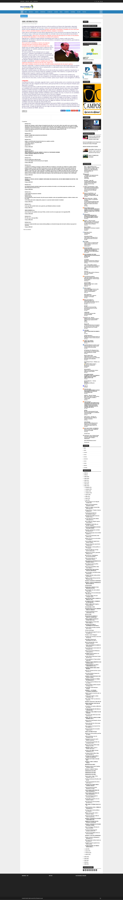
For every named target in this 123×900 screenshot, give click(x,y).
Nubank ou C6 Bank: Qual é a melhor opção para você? (91, 284)
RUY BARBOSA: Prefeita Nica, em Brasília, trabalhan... (91, 524)
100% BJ (86, 386)
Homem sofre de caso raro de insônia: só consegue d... (93, 539)
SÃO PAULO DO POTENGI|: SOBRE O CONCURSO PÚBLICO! (92, 785)
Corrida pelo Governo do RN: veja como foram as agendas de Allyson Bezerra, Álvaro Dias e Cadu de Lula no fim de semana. (91, 203)
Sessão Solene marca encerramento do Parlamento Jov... (93, 648)
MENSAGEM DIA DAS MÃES (90, 764)
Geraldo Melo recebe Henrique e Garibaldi (91, 688)
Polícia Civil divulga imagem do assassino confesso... (91, 796)
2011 (85, 862)
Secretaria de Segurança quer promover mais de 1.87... (91, 830)
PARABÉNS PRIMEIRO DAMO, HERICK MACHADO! (92, 668)
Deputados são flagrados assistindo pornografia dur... (92, 530)
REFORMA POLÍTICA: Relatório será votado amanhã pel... (92, 654)
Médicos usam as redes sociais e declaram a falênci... (91, 813)
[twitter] (100, 1)
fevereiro (87, 852)
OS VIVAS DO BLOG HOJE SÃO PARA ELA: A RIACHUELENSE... (93, 709)
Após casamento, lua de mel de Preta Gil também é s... (92, 726)
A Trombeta (86, 259)
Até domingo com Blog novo (89, 383)
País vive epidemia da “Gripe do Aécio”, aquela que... (93, 659)
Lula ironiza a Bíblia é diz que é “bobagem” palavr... (91, 596)
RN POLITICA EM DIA (88, 248)
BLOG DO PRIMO (87, 282)
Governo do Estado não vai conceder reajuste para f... (92, 729)
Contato (31, 1)
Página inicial (22, 1)
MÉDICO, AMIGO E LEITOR (88, 341)
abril (86, 849)
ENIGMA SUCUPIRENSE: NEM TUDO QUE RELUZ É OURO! (92, 704)
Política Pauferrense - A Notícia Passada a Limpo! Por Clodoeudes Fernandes (91, 199)
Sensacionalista (87, 369)
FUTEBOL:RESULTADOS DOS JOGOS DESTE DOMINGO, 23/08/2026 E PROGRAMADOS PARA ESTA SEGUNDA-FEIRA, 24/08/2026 (92, 210)
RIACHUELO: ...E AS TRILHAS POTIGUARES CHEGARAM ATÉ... (91, 691)
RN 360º (86, 306)
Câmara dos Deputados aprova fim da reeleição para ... (92, 544)
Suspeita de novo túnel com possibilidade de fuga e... (90, 513)
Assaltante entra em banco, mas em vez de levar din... (93, 637)
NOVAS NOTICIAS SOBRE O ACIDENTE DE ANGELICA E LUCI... (93, 599)
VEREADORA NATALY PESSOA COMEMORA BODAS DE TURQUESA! (93, 609)
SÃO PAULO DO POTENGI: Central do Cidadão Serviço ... (92, 516)
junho (86, 498)
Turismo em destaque (89, 630)
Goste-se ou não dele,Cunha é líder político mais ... (92, 536)
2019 (85, 478)
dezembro (87, 487)
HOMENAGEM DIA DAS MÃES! (90, 770)
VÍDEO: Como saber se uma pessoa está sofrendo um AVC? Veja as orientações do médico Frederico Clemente (91, 223)
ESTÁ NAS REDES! (88, 585)
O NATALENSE (86, 312)
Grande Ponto (87, 433)
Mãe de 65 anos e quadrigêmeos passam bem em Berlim (91, 556)
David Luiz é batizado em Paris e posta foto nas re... (93, 671)
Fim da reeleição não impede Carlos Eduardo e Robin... (92, 541)
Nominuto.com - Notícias (89, 317)
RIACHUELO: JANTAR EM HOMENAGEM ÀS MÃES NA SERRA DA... (93, 583)
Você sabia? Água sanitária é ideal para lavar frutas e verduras (91, 273)
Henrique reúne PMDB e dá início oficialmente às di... (91, 751)
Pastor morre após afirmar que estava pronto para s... (92, 715)
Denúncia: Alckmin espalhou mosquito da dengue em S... (92, 685)
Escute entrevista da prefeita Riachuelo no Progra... (91, 788)
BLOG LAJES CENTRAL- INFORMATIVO (91, 428)
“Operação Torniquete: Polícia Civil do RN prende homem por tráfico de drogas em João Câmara (91, 278)
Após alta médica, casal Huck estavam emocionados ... (92, 573)
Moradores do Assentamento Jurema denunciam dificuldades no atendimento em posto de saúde (91, 412)
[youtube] (102, 1)
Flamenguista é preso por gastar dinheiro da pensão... (91, 739)
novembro (87, 489)
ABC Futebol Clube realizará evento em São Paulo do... (93, 840)
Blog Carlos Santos (88, 232)
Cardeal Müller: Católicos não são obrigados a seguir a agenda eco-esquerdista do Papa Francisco (95, 151)
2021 (85, 474)
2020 (85, 476)
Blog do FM (86, 324)
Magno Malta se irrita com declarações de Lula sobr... (93, 593)
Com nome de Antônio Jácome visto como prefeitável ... (92, 674)
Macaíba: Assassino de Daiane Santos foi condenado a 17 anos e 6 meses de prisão (92, 337)
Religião (79, 12)
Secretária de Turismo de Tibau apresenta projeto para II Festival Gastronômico (90, 308)
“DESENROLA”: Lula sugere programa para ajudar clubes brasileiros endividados (91, 176)
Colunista (67, 12)
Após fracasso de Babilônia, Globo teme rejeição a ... (92, 567)
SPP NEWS (86, 241)
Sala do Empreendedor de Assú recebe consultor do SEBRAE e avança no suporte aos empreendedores (91, 290)
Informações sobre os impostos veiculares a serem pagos (90, 296)
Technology (49, 12)
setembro (87, 492)
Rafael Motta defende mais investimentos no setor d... (91, 640)
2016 (85, 484)
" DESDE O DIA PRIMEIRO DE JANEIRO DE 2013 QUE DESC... (93, 645)
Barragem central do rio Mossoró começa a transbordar (90, 418)
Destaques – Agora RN (88, 180)
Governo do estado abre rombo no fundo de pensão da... (92, 816)
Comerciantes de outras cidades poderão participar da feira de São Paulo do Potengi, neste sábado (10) (92, 357)
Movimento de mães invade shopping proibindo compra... (92, 767)
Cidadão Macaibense (88, 335)
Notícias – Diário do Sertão (89, 220)
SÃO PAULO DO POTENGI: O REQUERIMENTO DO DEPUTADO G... (92, 625)
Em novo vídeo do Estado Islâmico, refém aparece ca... (92, 519)
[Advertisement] (51, 241)
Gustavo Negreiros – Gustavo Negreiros (90, 381)
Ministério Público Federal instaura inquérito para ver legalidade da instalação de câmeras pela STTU (91, 424)
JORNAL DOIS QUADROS (88, 340)
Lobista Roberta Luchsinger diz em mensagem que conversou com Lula (90, 238)
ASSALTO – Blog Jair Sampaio (90, 395)
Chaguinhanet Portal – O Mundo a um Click (91, 362)
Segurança (73, 12)
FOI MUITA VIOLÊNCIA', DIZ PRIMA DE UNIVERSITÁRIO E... (92, 846)
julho (86, 496)
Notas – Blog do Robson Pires (90, 166)
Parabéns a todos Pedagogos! (91, 634)
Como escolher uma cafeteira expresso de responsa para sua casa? (91, 302)
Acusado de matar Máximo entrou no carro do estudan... (92, 833)
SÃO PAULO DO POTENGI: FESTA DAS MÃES (92, 759)
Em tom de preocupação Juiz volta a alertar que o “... (92, 782)
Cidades (36, 12)
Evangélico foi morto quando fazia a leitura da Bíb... (92, 843)
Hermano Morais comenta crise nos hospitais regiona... (92, 799)
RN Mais (85, 410)
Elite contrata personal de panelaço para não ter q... (92, 802)
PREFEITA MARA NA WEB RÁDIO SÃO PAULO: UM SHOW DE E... (92, 790)
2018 (85, 480)
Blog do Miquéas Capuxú (89, 207)
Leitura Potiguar (87, 401)
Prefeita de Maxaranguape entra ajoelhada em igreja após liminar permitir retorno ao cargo (90, 182)
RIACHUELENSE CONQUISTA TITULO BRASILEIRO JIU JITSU (92, 587)
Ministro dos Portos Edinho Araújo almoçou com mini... (92, 745)
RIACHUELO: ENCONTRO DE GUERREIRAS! (93, 580)
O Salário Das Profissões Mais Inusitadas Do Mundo (90, 314)
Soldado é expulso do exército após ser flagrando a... (93, 693)
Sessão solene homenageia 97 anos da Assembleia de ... (93, 632)
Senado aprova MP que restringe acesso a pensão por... (91, 550)
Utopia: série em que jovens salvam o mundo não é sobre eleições (91, 371)
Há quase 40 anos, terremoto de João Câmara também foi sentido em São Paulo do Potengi (91, 243)
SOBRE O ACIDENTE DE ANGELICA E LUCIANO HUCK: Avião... (92, 619)
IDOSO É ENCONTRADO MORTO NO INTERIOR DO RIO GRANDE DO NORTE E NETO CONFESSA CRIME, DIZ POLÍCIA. (91, 216)
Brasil (61, 12)
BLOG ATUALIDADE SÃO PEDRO (90, 254)
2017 (85, 482)
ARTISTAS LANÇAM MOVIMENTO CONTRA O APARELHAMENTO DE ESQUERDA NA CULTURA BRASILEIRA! (92, 391)
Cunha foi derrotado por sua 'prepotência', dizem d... (91, 558)
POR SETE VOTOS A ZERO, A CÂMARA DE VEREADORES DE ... (93, 807)
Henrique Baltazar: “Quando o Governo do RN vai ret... (93, 510)
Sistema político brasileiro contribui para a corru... (92, 628)
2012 (85, 860)
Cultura (56, 12)
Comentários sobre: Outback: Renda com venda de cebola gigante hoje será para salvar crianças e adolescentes (91, 437)
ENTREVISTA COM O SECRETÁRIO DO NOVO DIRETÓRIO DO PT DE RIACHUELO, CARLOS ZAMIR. (94, 137)
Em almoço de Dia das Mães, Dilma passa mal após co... (92, 753)
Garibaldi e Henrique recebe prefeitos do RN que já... (92, 575)
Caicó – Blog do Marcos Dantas (90, 264)
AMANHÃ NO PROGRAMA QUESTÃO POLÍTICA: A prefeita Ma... (91, 822)
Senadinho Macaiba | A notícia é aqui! (91, 345)
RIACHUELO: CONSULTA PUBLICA (91, 769)
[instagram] (97, 1)
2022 (85, 473)
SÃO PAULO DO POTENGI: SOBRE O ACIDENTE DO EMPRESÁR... (92, 756)
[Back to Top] (100, 898)
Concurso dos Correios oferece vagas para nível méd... (92, 723)
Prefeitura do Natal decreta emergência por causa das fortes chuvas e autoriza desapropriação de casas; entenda (92, 326)
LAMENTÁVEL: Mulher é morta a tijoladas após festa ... (91, 748)
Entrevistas (42, 12)
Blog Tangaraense (87, 294)
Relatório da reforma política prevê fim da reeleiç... (93, 734)
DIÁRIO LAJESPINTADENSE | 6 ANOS (91, 186)
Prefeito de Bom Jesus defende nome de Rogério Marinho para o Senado (91, 352)
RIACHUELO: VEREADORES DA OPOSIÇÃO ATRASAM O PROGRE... (93, 824)
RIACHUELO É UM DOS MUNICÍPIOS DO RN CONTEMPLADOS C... (93, 662)
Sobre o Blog (27, 1)
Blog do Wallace (87, 227)
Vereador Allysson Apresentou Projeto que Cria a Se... (93, 657)
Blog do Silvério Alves (88, 355)
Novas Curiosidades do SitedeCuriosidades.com (89, 300)
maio (86, 500)
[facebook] (95, 1)
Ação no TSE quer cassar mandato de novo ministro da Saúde (91, 430)
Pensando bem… (87, 233)
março (86, 850)
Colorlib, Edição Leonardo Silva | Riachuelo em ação (34, 898)
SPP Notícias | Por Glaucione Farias (91, 350)
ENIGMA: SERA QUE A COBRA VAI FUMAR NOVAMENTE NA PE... (93, 718)
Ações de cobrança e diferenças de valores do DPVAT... (92, 827)
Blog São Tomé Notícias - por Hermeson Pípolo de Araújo (90, 193)
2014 (85, 856)
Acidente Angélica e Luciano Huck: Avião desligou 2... (92, 622)
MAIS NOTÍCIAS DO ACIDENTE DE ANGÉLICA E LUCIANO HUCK (91, 616)
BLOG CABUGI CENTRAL (88, 374)
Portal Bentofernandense (89, 276)
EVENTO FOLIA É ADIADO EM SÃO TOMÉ (91, 195)
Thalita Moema (87, 422)
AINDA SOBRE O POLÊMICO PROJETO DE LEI (93, 805)
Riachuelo (31, 12)
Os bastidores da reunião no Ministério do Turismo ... (93, 706)
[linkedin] (98, 1)
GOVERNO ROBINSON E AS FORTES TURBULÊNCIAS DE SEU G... (91, 665)
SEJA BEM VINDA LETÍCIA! (90, 607)
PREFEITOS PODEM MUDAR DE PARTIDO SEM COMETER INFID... (92, 527)
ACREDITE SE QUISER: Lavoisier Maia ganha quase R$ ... (92, 508)
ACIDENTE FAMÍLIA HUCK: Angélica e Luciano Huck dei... (92, 604)
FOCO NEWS (86, 330)
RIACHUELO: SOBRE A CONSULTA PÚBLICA (91, 762)
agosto (86, 494)
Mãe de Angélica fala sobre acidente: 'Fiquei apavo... (92, 590)
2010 (85, 864)
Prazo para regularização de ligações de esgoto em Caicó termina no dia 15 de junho (91, 267)
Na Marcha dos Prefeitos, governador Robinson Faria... (92, 553)
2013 (85, 858)
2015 (85, 485)
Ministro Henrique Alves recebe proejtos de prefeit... (91, 643)
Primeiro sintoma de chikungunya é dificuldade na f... (92, 837)
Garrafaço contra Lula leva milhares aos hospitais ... (92, 810)
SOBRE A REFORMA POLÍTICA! (91, 731)
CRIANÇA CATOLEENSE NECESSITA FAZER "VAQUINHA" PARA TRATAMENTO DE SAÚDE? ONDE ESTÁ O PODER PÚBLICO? (91, 250)
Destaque (85, 456)
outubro (87, 491)
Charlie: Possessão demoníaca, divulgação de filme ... (91, 505)
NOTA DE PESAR (88, 614)
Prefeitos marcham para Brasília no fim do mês (93, 779)
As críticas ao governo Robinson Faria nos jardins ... (93, 682)
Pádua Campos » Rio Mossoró (90, 416)
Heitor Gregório (87, 288)
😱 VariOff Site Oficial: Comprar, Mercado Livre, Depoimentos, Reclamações (90, 365)
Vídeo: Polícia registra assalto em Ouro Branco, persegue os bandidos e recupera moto (91, 397)
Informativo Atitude (88, 236)
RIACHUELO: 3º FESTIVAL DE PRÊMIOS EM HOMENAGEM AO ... (92, 679)
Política (84, 12)
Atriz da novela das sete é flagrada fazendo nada (92, 502)
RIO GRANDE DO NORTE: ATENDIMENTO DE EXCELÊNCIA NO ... (92, 602)
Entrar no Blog (35, 1)
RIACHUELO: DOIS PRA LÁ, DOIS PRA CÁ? (93, 701)
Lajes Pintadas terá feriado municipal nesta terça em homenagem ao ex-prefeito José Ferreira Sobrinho (91, 189)
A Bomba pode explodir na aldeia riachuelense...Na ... (91, 696)
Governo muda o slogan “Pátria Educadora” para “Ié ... (91, 776)
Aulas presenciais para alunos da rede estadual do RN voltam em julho (91, 346)
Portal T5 (86, 271)
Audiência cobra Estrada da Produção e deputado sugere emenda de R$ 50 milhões (91, 319)
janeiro (86, 854)
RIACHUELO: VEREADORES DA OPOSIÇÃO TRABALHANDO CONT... (93, 819)
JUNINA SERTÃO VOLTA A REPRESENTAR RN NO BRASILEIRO (92, 256)
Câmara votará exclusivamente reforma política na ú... (93, 721)
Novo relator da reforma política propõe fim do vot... (91, 564)
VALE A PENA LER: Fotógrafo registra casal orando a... (92, 522)
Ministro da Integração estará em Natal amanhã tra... (93, 533)
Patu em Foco (87, 214)
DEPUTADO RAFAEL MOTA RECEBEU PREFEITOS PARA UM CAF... (92, 570)
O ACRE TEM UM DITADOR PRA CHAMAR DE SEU (91, 332)
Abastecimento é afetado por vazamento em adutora (91, 228)
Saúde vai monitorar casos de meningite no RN (91, 736)
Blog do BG (86, 174)
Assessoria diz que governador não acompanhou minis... (92, 742)
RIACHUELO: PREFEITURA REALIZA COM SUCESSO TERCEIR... (92, 676)
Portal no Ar (86, 442)
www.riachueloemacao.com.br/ (90, 440)
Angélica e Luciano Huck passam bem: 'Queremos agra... (92, 578)
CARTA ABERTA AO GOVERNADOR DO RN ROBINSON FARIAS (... (93, 561)
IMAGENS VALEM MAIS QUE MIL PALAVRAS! (90, 146)
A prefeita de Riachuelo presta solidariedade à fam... (91, 612)
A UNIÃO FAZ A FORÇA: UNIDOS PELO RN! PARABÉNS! (93, 712)
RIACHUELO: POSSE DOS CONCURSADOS (93, 835)
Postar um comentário (27, 229)
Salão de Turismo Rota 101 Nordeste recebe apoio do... (92, 651)
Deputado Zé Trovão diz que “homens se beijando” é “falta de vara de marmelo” (91, 261)
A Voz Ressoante (87, 389)
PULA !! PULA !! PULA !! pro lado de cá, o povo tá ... (92, 699)
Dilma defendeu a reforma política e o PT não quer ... (92, 547)
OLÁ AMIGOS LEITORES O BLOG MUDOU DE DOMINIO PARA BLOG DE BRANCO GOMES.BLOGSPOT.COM (91, 376)
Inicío (26, 12)
